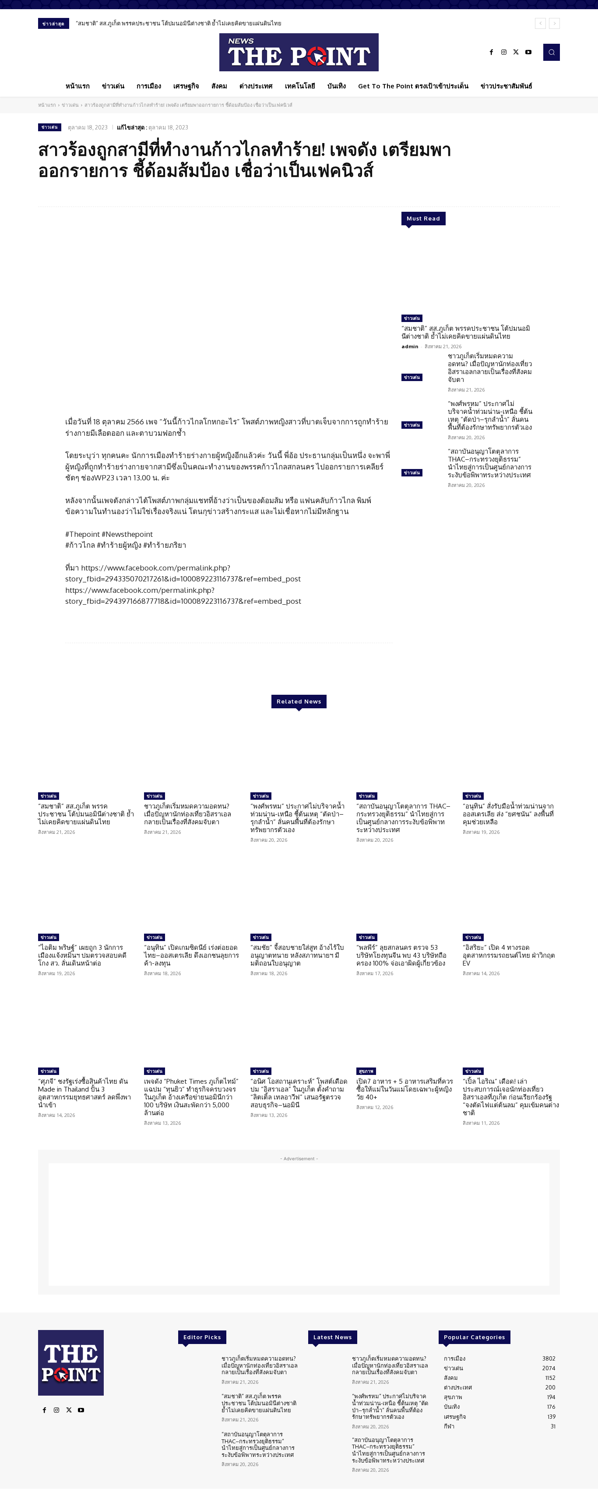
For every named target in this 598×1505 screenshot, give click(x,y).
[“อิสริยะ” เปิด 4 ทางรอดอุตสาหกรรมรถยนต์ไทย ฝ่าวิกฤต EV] (511, 895)
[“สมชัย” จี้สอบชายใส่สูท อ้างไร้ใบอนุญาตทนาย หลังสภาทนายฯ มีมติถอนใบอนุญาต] (299, 895)
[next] (554, 23)
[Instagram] (504, 52)
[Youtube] (528, 52)
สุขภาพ (366, 1071)
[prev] (540, 23)
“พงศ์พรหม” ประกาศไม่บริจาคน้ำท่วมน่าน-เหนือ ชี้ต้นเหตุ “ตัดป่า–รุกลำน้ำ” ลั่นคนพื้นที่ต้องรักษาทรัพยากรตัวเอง (490, 415)
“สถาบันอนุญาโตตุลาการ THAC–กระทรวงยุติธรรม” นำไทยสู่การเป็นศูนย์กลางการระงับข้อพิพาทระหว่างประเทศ (489, 463)
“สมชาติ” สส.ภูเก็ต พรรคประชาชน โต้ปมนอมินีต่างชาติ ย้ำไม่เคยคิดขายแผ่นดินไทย (178, 23)
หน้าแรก (47, 105)
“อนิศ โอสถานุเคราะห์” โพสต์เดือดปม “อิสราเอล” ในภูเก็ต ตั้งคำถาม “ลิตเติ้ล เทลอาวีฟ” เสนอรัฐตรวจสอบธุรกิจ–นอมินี (299, 1093)
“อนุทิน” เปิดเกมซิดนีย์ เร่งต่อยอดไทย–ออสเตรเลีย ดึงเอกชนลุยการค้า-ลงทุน (191, 955)
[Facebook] (491, 52)
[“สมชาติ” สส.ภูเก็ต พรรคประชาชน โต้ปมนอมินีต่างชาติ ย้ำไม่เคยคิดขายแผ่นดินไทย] (467, 273)
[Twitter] (516, 52)
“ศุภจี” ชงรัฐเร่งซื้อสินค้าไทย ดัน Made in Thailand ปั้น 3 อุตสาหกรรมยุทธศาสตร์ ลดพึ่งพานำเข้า (84, 1093)
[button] (551, 52)
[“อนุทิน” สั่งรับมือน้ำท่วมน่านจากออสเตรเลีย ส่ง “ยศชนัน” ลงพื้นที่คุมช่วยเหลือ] (511, 754)
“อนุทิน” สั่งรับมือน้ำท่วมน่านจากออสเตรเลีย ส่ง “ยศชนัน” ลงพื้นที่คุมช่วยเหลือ (508, 814)
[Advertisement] (299, 1224)
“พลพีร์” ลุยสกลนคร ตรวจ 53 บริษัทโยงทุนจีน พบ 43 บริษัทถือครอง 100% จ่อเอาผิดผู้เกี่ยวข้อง (401, 955)
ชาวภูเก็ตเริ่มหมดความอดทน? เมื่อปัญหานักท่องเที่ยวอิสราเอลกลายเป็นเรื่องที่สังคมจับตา (490, 368)
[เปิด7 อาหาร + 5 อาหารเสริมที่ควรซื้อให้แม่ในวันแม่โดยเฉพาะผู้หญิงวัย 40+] (405, 1029)
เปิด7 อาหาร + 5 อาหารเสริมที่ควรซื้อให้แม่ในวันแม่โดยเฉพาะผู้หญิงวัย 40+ (404, 1089)
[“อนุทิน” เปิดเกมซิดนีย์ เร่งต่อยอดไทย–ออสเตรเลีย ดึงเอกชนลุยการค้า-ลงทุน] (192, 895)
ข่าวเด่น (70, 105)
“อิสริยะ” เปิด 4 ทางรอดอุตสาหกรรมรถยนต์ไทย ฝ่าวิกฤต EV (509, 955)
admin (410, 346)
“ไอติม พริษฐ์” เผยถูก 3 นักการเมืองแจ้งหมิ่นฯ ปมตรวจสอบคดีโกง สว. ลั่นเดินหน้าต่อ (82, 955)
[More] (551, 192)
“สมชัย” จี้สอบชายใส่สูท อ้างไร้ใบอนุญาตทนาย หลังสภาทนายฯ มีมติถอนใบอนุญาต (297, 955)
